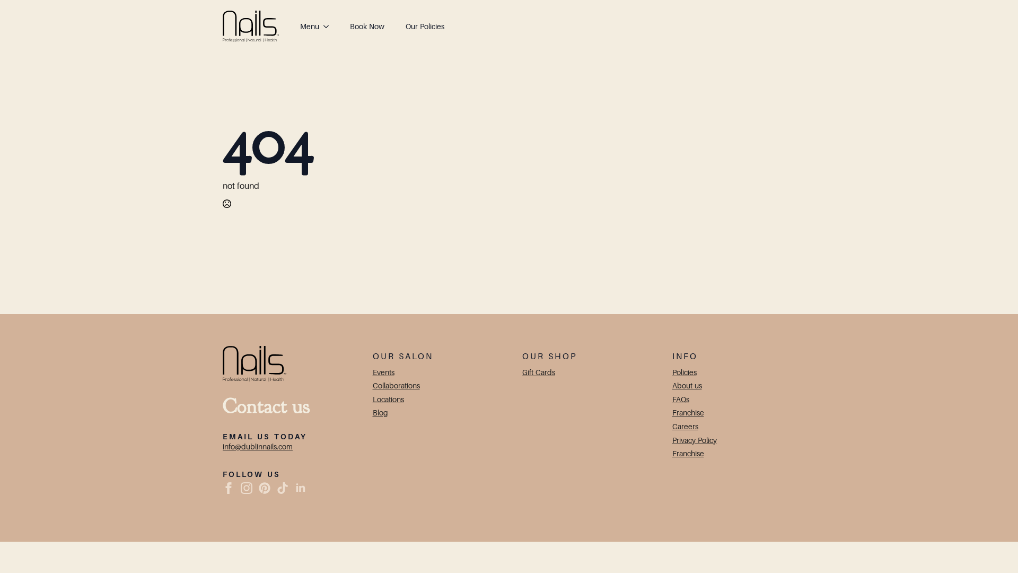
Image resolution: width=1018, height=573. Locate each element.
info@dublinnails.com (258, 446)
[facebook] (228, 488)
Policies (684, 372)
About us (687, 385)
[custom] (264, 488)
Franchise (688, 412)
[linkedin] (300, 488)
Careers (685, 426)
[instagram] (246, 488)
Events (383, 372)
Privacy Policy (694, 440)
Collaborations (396, 385)
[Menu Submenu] (329, 26)
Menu (309, 26)
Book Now (367, 26)
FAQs (680, 399)
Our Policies (425, 26)
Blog (380, 412)
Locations (388, 399)
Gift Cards (538, 372)
